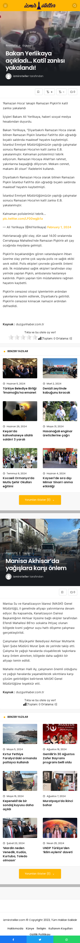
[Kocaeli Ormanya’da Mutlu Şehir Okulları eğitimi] (20, 458)
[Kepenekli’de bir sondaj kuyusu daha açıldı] (20, 781)
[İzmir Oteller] (40, 5)
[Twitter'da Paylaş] (40, 939)
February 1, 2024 (59, 227)
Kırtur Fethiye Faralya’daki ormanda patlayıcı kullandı (20, 758)
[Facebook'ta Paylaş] (13, 939)
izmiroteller (21, 76)
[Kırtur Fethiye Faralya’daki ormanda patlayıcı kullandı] (20, 734)
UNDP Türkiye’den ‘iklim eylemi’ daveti (58, 850)
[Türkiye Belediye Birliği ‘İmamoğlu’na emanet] (20, 368)
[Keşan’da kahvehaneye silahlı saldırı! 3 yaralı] (20, 411)
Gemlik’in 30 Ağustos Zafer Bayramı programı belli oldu (59, 758)
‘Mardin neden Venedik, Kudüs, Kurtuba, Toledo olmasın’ (15, 854)
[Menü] (5, 5)
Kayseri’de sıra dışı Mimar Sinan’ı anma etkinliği (58, 482)
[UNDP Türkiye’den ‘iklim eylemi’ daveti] (60, 828)
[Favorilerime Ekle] (39, 92)
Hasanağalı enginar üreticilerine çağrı (58, 433)
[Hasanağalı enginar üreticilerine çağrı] (60, 411)
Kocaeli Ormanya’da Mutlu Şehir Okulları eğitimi (18, 482)
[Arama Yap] (74, 5)
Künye (30, 928)
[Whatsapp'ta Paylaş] (66, 939)
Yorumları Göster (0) (38, 500)
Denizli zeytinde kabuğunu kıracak (56, 390)
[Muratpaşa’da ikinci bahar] (60, 781)
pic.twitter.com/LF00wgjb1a (23, 218)
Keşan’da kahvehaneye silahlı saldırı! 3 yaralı (18, 435)
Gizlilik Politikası (40, 934)
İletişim (41, 928)
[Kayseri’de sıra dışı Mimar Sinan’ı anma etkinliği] (60, 458)
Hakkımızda (15, 928)
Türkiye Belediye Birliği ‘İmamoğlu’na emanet (19, 390)
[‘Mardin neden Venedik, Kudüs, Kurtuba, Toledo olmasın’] (20, 828)
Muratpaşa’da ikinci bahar (58, 803)
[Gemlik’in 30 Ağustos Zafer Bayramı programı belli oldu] (60, 734)
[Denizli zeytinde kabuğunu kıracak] (60, 368)
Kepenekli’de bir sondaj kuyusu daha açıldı (18, 805)
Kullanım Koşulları (61, 928)
